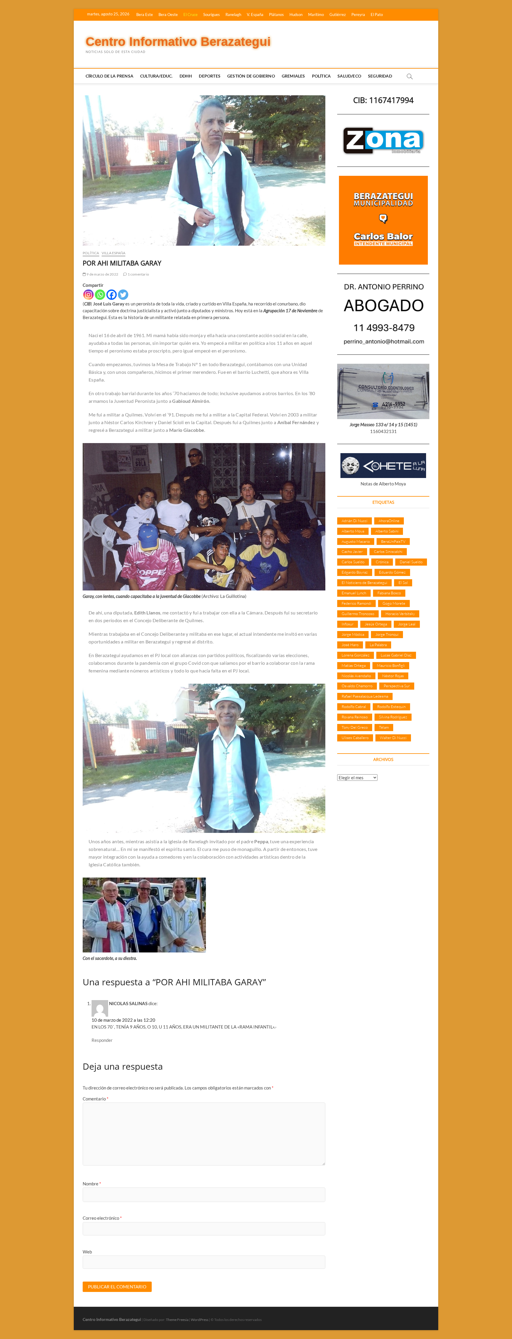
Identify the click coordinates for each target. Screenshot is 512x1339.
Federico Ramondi (356, 603)
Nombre (92, 1183)
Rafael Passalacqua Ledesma (365, 696)
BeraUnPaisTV (393, 541)
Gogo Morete (394, 603)
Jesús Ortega (376, 624)
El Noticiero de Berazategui (364, 582)
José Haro (350, 644)
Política (321, 75)
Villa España (113, 253)
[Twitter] (123, 294)
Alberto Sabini (387, 531)
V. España (255, 14)
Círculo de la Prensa (109, 75)
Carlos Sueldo (353, 561)
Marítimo (316, 14)
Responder (102, 1040)
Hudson (296, 14)
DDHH (186, 75)
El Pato (377, 14)
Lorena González (355, 655)
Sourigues (211, 14)
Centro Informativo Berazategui (178, 42)
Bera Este (144, 14)
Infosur (347, 624)
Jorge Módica (353, 634)
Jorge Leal (406, 624)
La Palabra (378, 644)
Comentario (95, 1098)
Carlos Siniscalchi (388, 551)
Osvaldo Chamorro (357, 685)
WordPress (199, 1319)
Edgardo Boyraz (355, 572)
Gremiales (293, 75)
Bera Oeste (168, 14)
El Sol (403, 582)
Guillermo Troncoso (358, 613)
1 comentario (138, 274)
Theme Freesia (177, 1319)
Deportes (209, 75)
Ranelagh (233, 14)
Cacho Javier (352, 551)
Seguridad (380, 75)
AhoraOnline (389, 520)
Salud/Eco (349, 75)
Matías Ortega (354, 665)
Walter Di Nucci (393, 737)
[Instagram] (88, 294)
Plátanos (276, 14)
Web (87, 1251)
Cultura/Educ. (156, 75)
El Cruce (190, 14)
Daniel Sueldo (411, 561)
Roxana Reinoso (355, 716)
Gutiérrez (337, 14)
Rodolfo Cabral (354, 706)
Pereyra (358, 14)
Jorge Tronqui (387, 634)
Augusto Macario (356, 541)
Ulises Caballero (355, 737)
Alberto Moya (353, 531)
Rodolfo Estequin (391, 706)
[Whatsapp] (100, 294)
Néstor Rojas (393, 675)
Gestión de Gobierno (251, 75)
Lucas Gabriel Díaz (396, 655)
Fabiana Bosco (389, 592)
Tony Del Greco (355, 727)
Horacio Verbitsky (400, 613)
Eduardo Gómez (392, 572)
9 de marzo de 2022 (102, 274)
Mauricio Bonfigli (391, 665)
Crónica (382, 561)
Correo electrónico (102, 1218)
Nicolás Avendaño (356, 675)
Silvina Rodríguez (393, 716)
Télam (384, 727)
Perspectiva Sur (397, 685)
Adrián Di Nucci (354, 520)
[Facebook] (111, 294)
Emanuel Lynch (354, 592)
